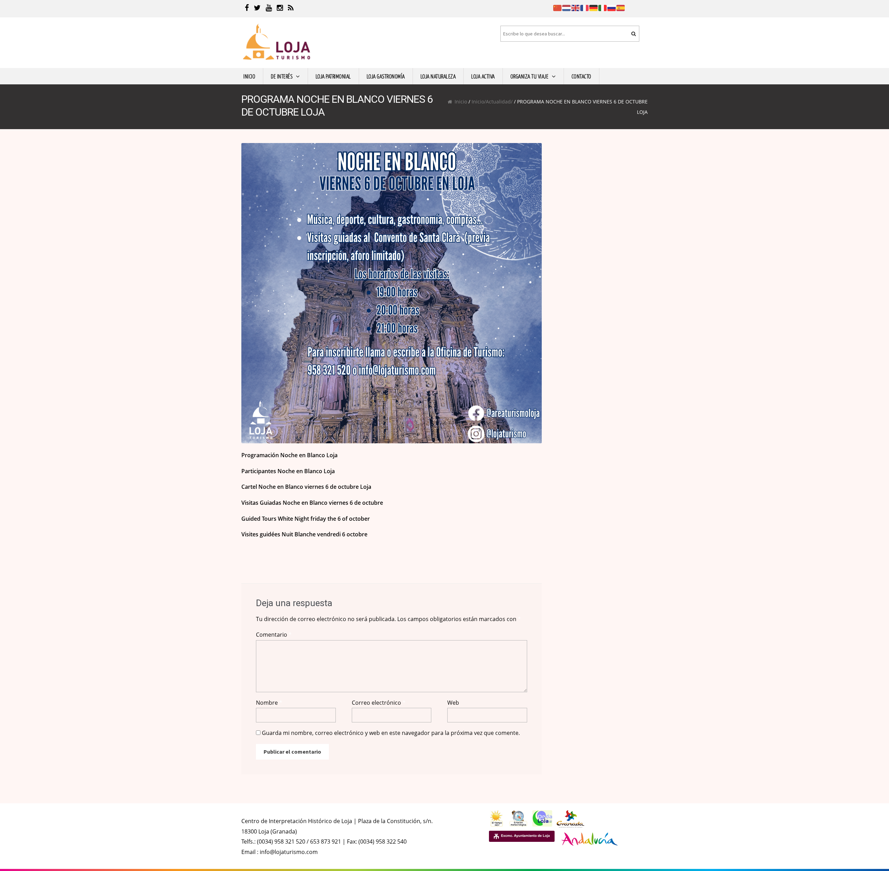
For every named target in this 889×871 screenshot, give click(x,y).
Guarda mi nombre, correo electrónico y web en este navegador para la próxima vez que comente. (391, 733)
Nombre (269, 702)
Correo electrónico (379, 702)
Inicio (461, 101)
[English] (575, 7)
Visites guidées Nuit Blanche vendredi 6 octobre (304, 534)
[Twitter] (257, 8)
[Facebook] (247, 8)
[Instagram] (280, 8)
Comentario (274, 634)
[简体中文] (557, 7)
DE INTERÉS (281, 76)
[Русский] (611, 7)
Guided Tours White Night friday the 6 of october (305, 518)
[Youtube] (269, 8)
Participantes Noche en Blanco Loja (288, 471)
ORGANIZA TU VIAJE (529, 76)
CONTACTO (581, 76)
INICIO (249, 76)
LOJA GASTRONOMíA (386, 76)
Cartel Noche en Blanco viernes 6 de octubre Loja (306, 487)
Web (453, 702)
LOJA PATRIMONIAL (333, 76)
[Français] (584, 7)
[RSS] (291, 8)
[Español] (620, 7)
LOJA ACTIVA (483, 76)
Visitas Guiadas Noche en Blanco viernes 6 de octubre (312, 502)
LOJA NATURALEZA (438, 76)
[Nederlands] (566, 7)
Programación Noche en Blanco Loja (289, 455)
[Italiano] (602, 7)
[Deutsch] (593, 7)
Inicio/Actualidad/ (492, 101)
